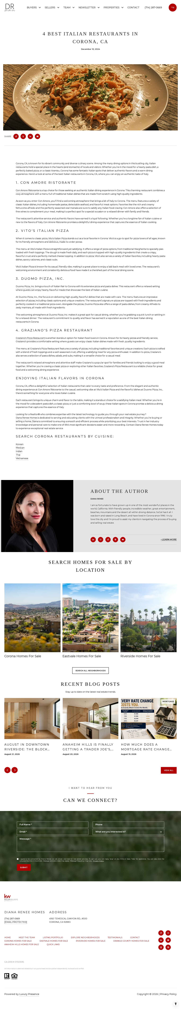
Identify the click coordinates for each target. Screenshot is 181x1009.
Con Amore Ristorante (27, 190)
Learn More (169, 539)
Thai (18, 455)
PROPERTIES (111, 7)
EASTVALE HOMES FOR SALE (54, 941)
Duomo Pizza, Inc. (25, 286)
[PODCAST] (115, 539)
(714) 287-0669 (153, 7)
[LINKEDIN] (93, 539)
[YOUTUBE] (122, 539)
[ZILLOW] (161, 947)
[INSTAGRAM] (100, 539)
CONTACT (135, 937)
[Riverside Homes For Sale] (148, 617)
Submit (24, 867)
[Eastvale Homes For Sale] (90, 617)
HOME (7, 937)
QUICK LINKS (53, 944)
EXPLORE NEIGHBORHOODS (85, 937)
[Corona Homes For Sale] (32, 617)
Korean (19, 444)
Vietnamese (22, 458)
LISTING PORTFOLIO (53, 937)
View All (168, 770)
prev (7, 770)
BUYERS (32, 7)
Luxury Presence (29, 994)
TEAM (66, 7)
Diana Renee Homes (26, 418)
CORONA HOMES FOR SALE (18, 941)
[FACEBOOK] (108, 539)
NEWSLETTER (87, 7)
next (15, 770)
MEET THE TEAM (27, 937)
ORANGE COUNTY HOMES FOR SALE (131, 941)
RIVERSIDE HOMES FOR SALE (90, 941)
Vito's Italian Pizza (57, 238)
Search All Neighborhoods (90, 670)
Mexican (20, 447)
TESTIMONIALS (115, 937)
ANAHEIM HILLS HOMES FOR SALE (21, 944)
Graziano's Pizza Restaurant (30, 338)
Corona (19, 163)
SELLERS (50, 7)
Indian (19, 451)
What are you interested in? (110, 831)
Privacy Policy (98, 861)
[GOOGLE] (168, 947)
